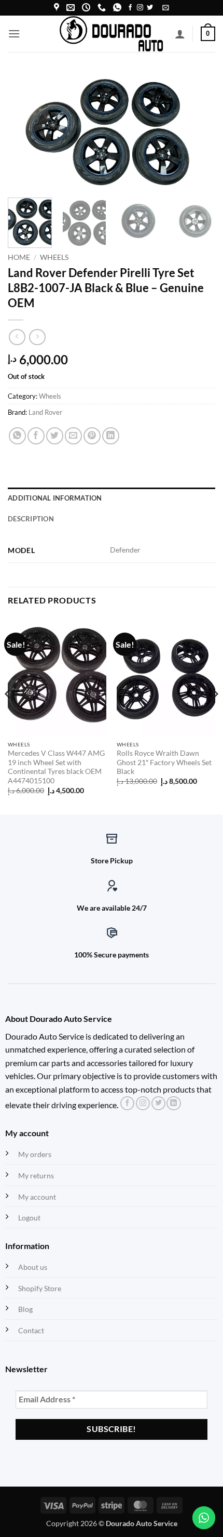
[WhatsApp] (117, 7)
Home (19, 257)
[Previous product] (37, 337)
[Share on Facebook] (36, 435)
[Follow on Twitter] (150, 7)
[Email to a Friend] (73, 435)
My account (37, 1196)
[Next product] (17, 337)
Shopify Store (39, 1288)
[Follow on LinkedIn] (173, 1103)
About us (32, 1267)
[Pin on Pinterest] (92, 435)
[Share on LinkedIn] (110, 435)
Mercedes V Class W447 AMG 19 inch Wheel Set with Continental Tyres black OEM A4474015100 (56, 767)
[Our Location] (56, 7)
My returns (36, 1175)
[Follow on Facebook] (130, 7)
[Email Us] (70, 7)
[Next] (198, 131)
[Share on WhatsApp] (17, 435)
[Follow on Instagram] (140, 7)
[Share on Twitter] (54, 435)
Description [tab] (31, 519)
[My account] (180, 33)
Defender (125, 549)
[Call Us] (101, 7)
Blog (25, 1309)
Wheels (54, 257)
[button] (165, 7)
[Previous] (25, 131)
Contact (31, 1330)
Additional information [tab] (55, 498)
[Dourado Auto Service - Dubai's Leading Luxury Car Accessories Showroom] (111, 33)
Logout (29, 1217)
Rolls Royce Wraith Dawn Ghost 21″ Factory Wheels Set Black (164, 762)
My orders (34, 1154)
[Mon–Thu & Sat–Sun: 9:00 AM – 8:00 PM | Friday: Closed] (86, 7)
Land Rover (45, 412)
